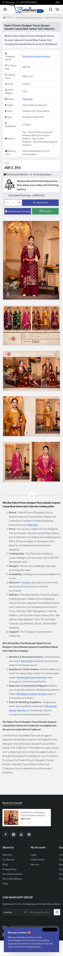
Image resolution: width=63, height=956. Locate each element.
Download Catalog (19, 211)
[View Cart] (57, 9)
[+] (19, 203)
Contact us (27, 582)
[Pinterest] (29, 834)
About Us (7, 854)
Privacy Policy (33, 946)
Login (34, 854)
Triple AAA (27, 98)
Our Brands (8, 859)
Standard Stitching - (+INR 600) (26, 195)
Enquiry (46, 211)
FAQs (5, 883)
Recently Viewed (12, 802)
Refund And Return (12, 878)
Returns (35, 864)
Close (51, 929)
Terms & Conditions (12, 874)
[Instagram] (13, 834)
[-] (7, 203)
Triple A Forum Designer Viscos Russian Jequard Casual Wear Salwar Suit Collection (33, 814)
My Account (38, 847)
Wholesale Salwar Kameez (29, 17)
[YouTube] (21, 834)
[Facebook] (5, 834)
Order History (38, 859)
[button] (40, 202)
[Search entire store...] (50, 9)
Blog (4, 864)
